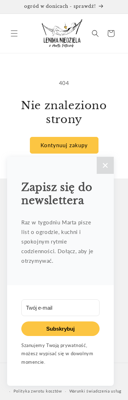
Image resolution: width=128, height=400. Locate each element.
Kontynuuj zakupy (64, 145)
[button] (14, 33)
